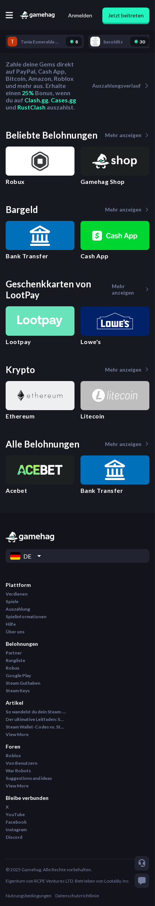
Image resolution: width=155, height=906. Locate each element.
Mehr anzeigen (123, 135)
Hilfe (11, 624)
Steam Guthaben (23, 683)
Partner (14, 653)
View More (17, 734)
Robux (12, 668)
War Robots (18, 770)
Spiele (12, 601)
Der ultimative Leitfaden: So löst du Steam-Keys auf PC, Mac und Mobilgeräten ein (36, 719)
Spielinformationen (26, 616)
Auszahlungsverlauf (116, 85)
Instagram (16, 829)
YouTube (15, 814)
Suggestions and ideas (29, 778)
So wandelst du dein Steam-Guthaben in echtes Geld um (36, 712)
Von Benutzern (21, 763)
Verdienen (16, 594)
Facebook (16, 822)
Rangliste (15, 660)
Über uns (15, 631)
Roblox (13, 755)
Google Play (18, 675)
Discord (14, 837)
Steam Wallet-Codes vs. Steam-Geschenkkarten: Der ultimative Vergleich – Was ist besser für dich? (36, 727)
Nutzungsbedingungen (29, 895)
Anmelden (80, 15)
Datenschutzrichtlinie (77, 895)
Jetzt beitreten (126, 15)
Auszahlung (18, 609)
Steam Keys (18, 690)
